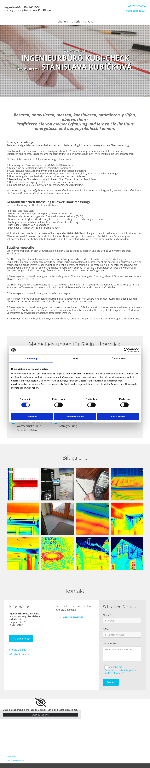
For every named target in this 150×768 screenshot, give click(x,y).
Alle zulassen (118, 416)
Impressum (11, 756)
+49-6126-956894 (136, 6)
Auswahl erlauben (75, 416)
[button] (21, 638)
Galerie (76, 21)
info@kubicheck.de (135, 10)
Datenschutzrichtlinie (15, 760)
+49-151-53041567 (73, 617)
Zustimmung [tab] (31, 358)
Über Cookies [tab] (119, 358)
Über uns (63, 21)
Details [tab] (75, 358)
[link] (40, 702)
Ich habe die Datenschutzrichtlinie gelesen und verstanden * (120, 669)
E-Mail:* (107, 629)
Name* (107, 615)
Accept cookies (40, 714)
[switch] (58, 405)
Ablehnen (32, 416)
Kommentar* (110, 643)
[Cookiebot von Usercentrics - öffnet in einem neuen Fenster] (126, 350)
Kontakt (88, 21)
